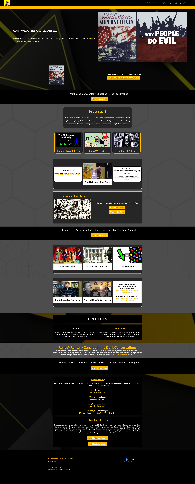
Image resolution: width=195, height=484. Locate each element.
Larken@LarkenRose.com (118, 355)
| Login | (180, 3)
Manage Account (52, 461)
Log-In (49, 460)
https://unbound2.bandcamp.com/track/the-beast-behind (127, 178)
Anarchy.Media (69, 458)
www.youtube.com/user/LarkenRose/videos (68, 174)
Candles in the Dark (157, 3)
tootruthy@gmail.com (97, 392)
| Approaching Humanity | (170, 3)
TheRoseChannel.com (140, 3)
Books (149, 3)
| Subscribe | (186, 3)
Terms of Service (52, 462)
